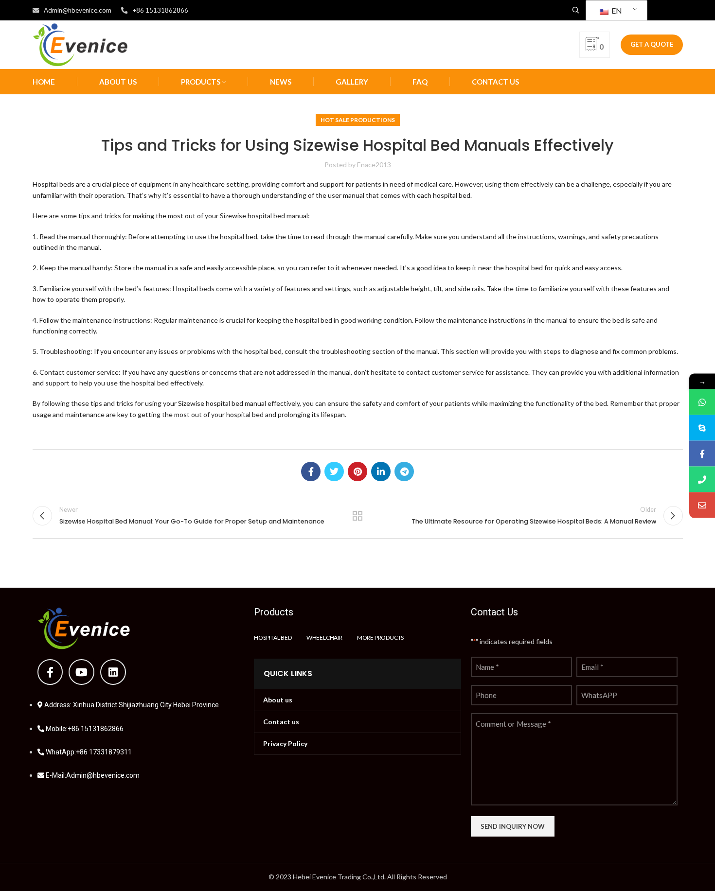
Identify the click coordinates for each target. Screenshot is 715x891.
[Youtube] (81, 672)
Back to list (357, 515)
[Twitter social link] (334, 471)
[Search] (574, 10)
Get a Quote (651, 44)
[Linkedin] (113, 672)
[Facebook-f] (50, 672)
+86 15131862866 (160, 10)
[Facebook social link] (311, 471)
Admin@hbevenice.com (77, 10)
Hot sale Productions (358, 119)
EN (616, 10)
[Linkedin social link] (381, 471)
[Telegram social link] (404, 471)
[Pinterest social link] (357, 471)
